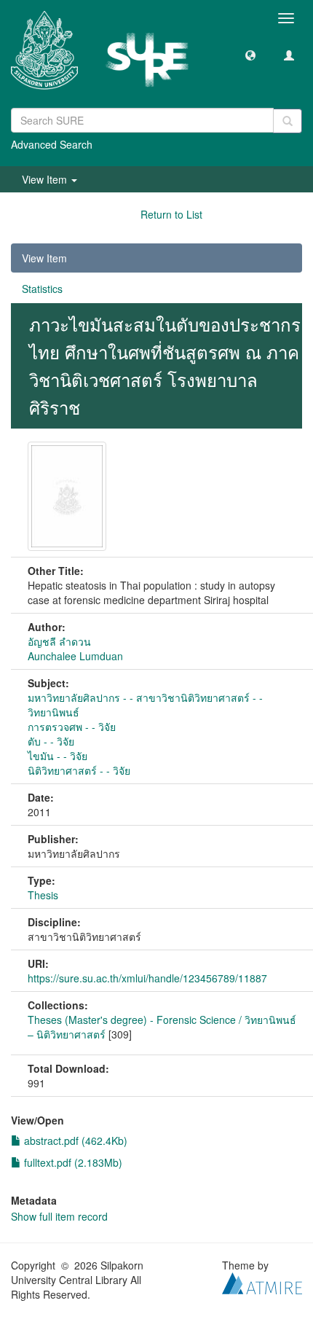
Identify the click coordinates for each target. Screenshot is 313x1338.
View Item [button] (46, 179)
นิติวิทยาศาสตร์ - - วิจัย (79, 770)
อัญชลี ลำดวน (59, 641)
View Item (44, 258)
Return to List (171, 214)
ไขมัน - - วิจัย (57, 755)
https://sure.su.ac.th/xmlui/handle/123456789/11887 (147, 978)
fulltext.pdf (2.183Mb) (71, 1162)
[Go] (287, 121)
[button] (250, 54)
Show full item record (59, 1216)
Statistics (42, 288)
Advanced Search (51, 144)
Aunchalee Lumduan (75, 656)
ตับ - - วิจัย (51, 741)
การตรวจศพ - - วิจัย (72, 726)
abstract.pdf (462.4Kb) (74, 1140)
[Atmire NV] (262, 1281)
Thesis (43, 895)
